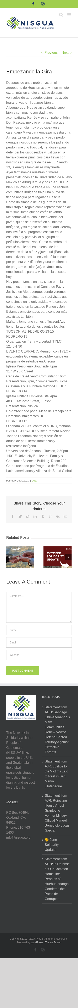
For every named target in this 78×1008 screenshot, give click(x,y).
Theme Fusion (53, 942)
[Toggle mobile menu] (69, 14)
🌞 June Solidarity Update (52, 844)
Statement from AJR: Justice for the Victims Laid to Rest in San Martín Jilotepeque (56, 774)
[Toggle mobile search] (61, 14)
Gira (34, 480)
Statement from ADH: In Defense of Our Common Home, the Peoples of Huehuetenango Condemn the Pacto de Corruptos (57, 879)
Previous (51, 52)
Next (65, 52)
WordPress (37, 942)
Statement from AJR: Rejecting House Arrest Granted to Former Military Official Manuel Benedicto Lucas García (57, 813)
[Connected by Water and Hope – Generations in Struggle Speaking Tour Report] (20, 557)
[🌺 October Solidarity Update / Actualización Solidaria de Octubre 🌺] (57, 557)
